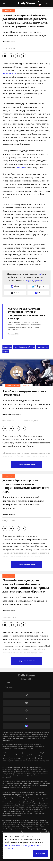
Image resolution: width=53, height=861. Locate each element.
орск (5, 351)
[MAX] (26, 726)
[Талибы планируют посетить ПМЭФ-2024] (4, 428)
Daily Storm (26, 3)
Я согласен (40, 853)
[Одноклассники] (26, 718)
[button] (4, 4)
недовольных (9, 74)
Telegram (29, 281)
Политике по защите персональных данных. (17, 748)
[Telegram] (26, 695)
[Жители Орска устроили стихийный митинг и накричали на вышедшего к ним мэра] (4, 528)
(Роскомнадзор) (18, 736)
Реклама (8, 687)
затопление (42, 347)
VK (42, 281)
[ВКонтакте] (26, 710)
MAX (40, 274)
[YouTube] (26, 703)
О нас (7, 683)
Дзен (36, 281)
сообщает (20, 168)
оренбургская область (24, 347)
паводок (7, 347)
